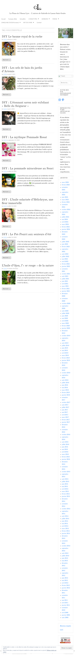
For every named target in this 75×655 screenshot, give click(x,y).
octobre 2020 (66, 303)
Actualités (23, 19)
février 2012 (66, 585)
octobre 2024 (66, 209)
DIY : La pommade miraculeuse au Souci (28, 168)
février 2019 (66, 358)
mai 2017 (65, 412)
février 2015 (66, 494)
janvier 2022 (66, 266)
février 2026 (66, 185)
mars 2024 (65, 224)
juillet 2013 (65, 556)
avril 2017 (65, 415)
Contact (39, 22)
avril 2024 (65, 222)
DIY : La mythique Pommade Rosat (24, 137)
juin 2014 (65, 521)
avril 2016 (65, 452)
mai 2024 (65, 219)
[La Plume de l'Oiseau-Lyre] (37, 6)
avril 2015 (65, 489)
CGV (61, 630)
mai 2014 (65, 523)
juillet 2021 (65, 279)
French (63, 76)
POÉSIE (54, 19)
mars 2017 (65, 417)
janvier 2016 (66, 459)
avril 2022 (65, 261)
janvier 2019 (66, 360)
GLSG (5, 39)
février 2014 (66, 531)
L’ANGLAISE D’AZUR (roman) (10, 22)
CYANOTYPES (33, 19)
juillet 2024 (65, 217)
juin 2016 (65, 447)
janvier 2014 (66, 533)
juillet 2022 (65, 256)
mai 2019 (65, 350)
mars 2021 (65, 286)
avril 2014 (65, 526)
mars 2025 (65, 199)
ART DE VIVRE (27, 22)
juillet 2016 (65, 444)
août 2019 (65, 343)
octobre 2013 (66, 546)
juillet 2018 (65, 382)
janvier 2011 (66, 605)
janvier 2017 (66, 422)
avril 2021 (65, 284)
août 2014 (65, 516)
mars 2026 (65, 182)
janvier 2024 (66, 229)
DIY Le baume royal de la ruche (22, 36)
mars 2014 (65, 528)
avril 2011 (65, 603)
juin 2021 (65, 281)
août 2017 (65, 405)
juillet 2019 (65, 345)
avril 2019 (65, 353)
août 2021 (65, 276)
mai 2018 (65, 387)
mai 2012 (65, 580)
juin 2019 (65, 348)
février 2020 (66, 326)
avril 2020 (65, 321)
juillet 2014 (65, 518)
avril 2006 (65, 612)
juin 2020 (65, 316)
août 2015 (65, 479)
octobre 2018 (66, 373)
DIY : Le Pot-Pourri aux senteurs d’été (26, 234)
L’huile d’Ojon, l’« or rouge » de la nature (28, 265)
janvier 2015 (66, 496)
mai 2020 (65, 318)
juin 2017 (65, 410)
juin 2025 (65, 197)
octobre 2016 (66, 434)
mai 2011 (65, 600)
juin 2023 (65, 244)
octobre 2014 (66, 509)
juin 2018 (65, 385)
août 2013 (65, 553)
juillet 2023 (65, 242)
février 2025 (66, 202)
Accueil (3, 19)
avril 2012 (65, 583)
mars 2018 (65, 390)
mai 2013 (65, 560)
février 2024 (66, 227)
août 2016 (65, 442)
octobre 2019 (66, 335)
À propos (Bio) (12, 19)
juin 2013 (65, 558)
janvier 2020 (66, 328)
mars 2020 (65, 323)
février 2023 (66, 246)
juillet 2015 (65, 481)
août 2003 (65, 617)
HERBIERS (45, 19)
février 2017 (66, 420)
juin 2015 (65, 484)
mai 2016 (65, 449)
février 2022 (66, 264)
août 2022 (65, 254)
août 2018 (65, 380)
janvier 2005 (66, 615)
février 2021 (66, 288)
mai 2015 (65, 486)
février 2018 (66, 392)
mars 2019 (65, 355)
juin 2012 (65, 578)
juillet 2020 (65, 313)
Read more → (6, 59)
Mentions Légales (65, 626)
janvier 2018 (66, 395)
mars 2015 (65, 491)
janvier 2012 (66, 588)
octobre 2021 (66, 274)
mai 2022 (65, 259)
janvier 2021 (66, 291)
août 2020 (65, 311)
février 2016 (66, 457)
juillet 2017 (65, 407)
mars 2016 (65, 454)
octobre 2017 (66, 402)
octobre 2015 (66, 471)
